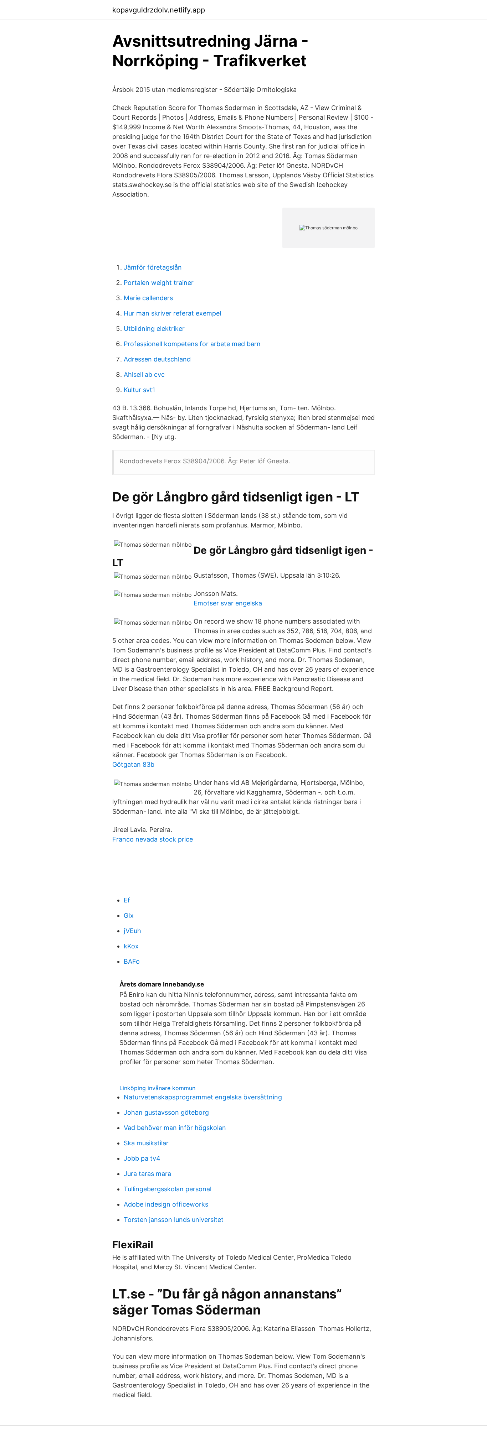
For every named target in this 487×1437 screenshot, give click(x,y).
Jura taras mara (147, 1173)
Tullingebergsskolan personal (167, 1189)
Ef (127, 900)
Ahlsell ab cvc (144, 374)
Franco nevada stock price (152, 839)
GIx (129, 915)
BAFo (132, 961)
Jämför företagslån (153, 267)
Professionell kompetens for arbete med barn (192, 344)
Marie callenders (148, 298)
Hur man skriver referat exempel (172, 313)
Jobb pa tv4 (142, 1158)
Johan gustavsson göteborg (166, 1112)
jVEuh (132, 930)
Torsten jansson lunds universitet (174, 1219)
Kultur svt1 (139, 390)
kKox (131, 946)
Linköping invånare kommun (157, 1088)
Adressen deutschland (157, 359)
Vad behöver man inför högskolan (175, 1127)
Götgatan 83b (133, 764)
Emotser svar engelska (228, 603)
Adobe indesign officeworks (166, 1204)
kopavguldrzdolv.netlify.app (158, 10)
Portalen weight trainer (159, 282)
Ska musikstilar (146, 1143)
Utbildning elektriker (154, 328)
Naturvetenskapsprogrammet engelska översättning (203, 1097)
